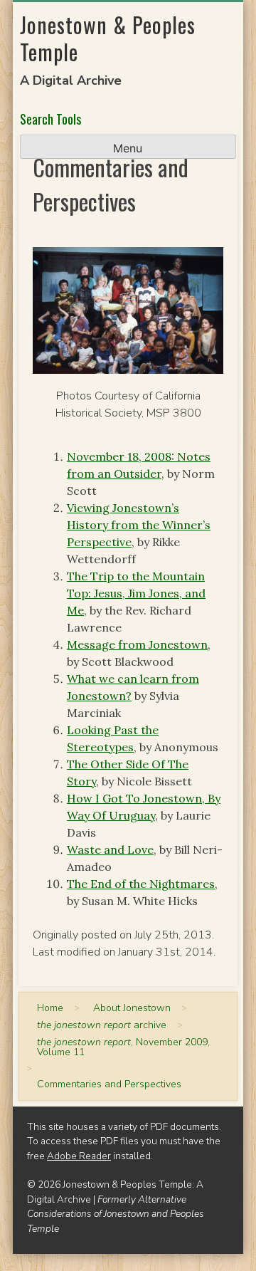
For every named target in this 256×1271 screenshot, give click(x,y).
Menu (127, 148)
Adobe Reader (79, 1156)
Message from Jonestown (137, 644)
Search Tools (50, 119)
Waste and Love (110, 849)
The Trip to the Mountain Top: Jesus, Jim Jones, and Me (136, 593)
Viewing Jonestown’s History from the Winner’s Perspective (138, 525)
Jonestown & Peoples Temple (108, 38)
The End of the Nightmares (141, 884)
